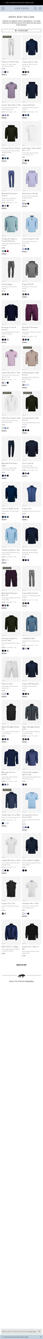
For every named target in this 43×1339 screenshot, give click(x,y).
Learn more (32, 1331)
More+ (4, 75)
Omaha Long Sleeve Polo (11, 550)
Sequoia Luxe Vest (8, 903)
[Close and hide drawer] (41, 1337)
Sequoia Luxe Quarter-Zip (30, 948)
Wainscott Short (7, 684)
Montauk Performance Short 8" (30, 328)
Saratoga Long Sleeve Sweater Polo (10, 639)
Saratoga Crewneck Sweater (9, 328)
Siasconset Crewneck (29, 550)
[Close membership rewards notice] (39, 1331)
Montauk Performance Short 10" (10, 594)
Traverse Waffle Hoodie (10, 508)
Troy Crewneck (27, 463)
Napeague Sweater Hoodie (9, 773)
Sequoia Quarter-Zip (30, 62)
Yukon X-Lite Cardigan (10, 946)
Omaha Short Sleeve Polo (11, 860)
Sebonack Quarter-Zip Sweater (30, 374)
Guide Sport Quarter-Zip (11, 418)
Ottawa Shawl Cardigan (30, 860)
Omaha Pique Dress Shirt (11, 815)
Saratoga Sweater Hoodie (11, 148)
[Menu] (3, 8)
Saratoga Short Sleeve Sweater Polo (30, 816)
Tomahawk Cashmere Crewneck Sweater (9, 240)
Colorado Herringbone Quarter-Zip (30, 773)
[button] (35, 8)
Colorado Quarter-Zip (30, 239)
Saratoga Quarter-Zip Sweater (30, 419)
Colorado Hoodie (28, 105)
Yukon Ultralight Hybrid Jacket (30, 728)
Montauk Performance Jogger (10, 464)
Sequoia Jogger (7, 284)
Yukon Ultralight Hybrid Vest (10, 728)
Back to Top (21, 965)
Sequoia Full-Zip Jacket (30, 684)
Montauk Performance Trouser (10, 194)
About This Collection (21, 981)
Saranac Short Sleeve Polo (11, 105)
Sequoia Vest (27, 508)
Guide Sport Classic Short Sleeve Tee (31, 149)
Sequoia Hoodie (28, 284)
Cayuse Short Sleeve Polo (11, 372)
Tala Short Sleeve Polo (30, 903)
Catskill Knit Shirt (28, 638)
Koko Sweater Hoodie (30, 193)
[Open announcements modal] (3, 2)
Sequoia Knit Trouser (30, 593)
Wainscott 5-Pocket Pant (10, 62)
